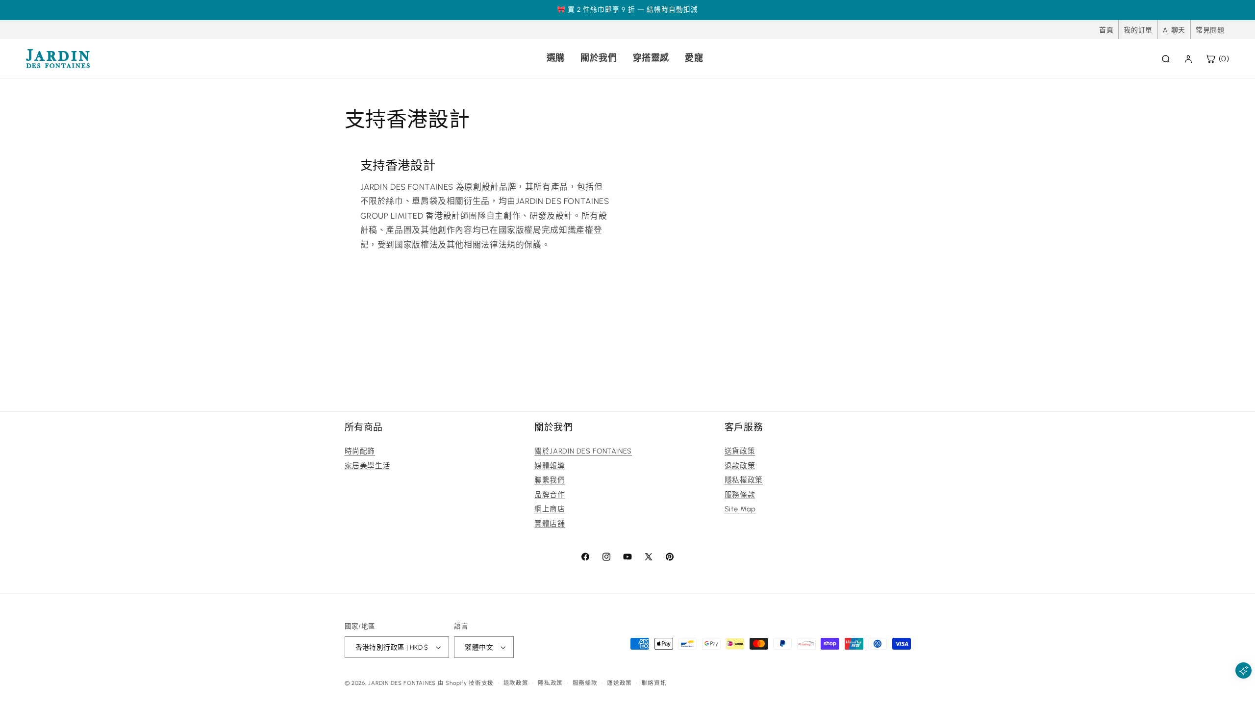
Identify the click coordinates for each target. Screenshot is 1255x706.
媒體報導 (549, 465)
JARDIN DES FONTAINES (402, 683)
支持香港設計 (397, 165)
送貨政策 (740, 451)
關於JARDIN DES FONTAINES (583, 451)
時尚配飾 (360, 451)
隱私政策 (550, 683)
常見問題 (1210, 30)
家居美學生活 (368, 465)
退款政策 (740, 465)
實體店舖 (549, 523)
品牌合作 (549, 494)
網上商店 (549, 508)
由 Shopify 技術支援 (466, 683)
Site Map (740, 508)
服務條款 (740, 494)
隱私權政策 (744, 480)
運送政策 (619, 683)
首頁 (1106, 30)
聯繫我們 (549, 480)
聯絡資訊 (654, 683)
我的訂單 (1138, 30)
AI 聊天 (1174, 30)
